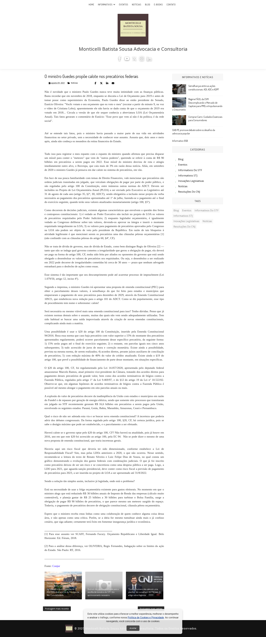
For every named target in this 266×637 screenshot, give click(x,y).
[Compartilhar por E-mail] (113, 83)
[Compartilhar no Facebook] (95, 83)
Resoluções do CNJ (189, 191)
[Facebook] (119, 59)
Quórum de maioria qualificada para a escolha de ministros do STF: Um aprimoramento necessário (103, 592)
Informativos (105, 4)
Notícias (136, 4)
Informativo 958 (180, 140)
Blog (147, 4)
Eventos (123, 4)
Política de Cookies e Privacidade (146, 617)
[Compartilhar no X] (101, 83)
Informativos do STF (190, 170)
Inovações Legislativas (191, 181)
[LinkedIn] (149, 59)
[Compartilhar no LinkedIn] (107, 83)
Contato (171, 4)
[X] (134, 59)
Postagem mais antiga (151, 608)
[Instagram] (142, 59)
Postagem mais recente (57, 608)
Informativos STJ (187, 175)
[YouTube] (127, 59)
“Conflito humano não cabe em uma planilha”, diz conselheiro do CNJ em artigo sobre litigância (143, 592)
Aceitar (133, 628)
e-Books (158, 4)
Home (91, 4)
